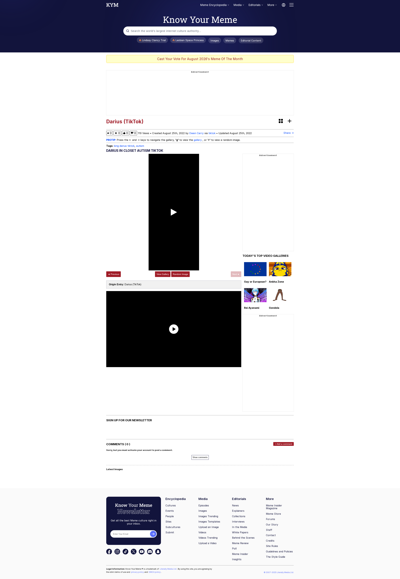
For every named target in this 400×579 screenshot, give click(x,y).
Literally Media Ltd (168, 569)
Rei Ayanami (251, 307)
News (235, 505)
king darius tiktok (124, 145)
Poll (234, 548)
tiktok (211, 133)
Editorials (254, 5)
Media (237, 5)
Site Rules (272, 546)
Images (214, 40)
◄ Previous (113, 274)
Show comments (200, 457)
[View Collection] (281, 121)
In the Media (239, 527)
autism (140, 145)
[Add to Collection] (290, 121)
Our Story (272, 524)
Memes (229, 40)
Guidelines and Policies (279, 551)
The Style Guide (275, 556)
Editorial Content (251, 40)
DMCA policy (155, 572)
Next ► (236, 274)
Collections (238, 516)
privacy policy (137, 572)
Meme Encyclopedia (213, 5)
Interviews (238, 521)
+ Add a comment (283, 444)
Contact (271, 535)
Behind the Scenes (243, 537)
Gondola (274, 307)
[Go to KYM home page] (112, 5)
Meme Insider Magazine (274, 507)
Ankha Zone (276, 281)
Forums (270, 519)
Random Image (180, 274)
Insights (236, 559)
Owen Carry (196, 133)
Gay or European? (255, 281)
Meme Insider (240, 554)
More (271, 5)
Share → (288, 132)
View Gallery (163, 274)
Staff (269, 529)
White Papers (240, 532)
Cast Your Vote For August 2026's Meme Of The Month (200, 59)
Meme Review (240, 543)
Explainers (238, 510)
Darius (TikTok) (133, 284)
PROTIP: (111, 139)
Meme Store (273, 513)
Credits (270, 540)
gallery (198, 139)
